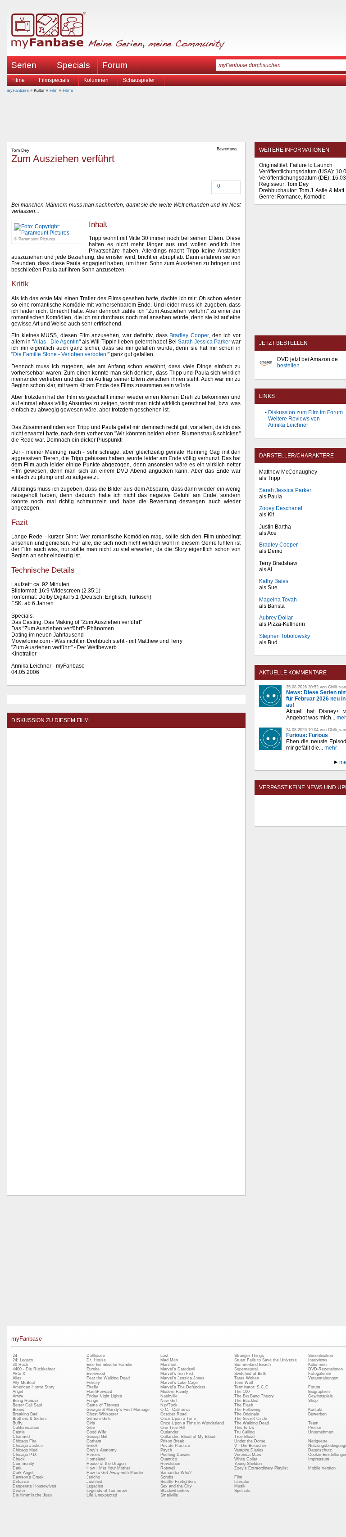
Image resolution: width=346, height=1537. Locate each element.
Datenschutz (320, 1450)
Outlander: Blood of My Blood (187, 1436)
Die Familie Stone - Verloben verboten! (60, 354)
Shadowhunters (174, 1490)
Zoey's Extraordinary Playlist (261, 1468)
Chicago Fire (24, 1441)
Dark (17, 1468)
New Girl (168, 1400)
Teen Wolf (243, 1382)
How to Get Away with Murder (114, 1472)
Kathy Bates (273, 581)
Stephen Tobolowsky (284, 636)
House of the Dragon (106, 1463)
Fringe (92, 1400)
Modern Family (174, 1391)
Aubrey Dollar (276, 618)
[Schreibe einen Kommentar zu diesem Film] (213, 186)
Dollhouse (95, 1355)
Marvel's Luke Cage (179, 1382)
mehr (330, 748)
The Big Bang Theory (254, 1396)
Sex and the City (176, 1486)
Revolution (170, 1463)
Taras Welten (246, 1378)
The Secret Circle (250, 1418)
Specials (73, 65)
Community (23, 1463)
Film (54, 90)
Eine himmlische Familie (109, 1364)
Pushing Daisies (175, 1454)
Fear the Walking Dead (108, 1378)
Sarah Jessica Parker (204, 342)
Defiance (21, 1481)
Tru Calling (244, 1432)
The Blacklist (246, 1400)
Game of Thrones (102, 1405)
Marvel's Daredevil (177, 1369)
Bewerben (317, 1414)
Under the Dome (249, 1441)
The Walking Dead (251, 1423)
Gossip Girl (96, 1436)
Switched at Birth (250, 1373)
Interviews (318, 1360)
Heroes (93, 1454)
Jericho (93, 1477)
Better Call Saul (27, 1405)
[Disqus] (126, 845)
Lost (164, 1355)
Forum (114, 65)
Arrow (18, 1396)
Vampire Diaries (249, 1450)
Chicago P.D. (25, 1454)
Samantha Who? (175, 1472)
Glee (90, 1427)
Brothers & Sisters (30, 1418)
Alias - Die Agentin (56, 342)
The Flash (243, 1405)
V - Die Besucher (250, 1445)
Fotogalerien (319, 1373)
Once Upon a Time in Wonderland (192, 1423)
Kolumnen (96, 80)
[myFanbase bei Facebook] (301, 818)
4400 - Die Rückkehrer (34, 1369)
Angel (18, 1391)
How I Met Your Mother (108, 1468)
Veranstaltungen (323, 1378)
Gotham (93, 1441)
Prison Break (172, 1441)
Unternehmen (320, 1432)
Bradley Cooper (189, 335)
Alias (17, 1378)
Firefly (92, 1387)
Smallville (169, 1495)
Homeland (95, 1459)
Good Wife (96, 1432)
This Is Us (244, 1427)
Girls (90, 1423)
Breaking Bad (25, 1414)
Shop (313, 1400)
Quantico (168, 1459)
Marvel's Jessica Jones (182, 1378)
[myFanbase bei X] (322, 818)
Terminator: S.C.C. (252, 1387)
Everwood (95, 1373)
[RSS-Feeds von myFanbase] (280, 818)
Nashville (169, 1396)
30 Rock (20, 1364)
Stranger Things (249, 1355)
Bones (18, 1409)
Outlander (169, 1432)
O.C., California (175, 1409)
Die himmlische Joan (32, 1495)
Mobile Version (322, 1468)
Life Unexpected (101, 1495)
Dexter (19, 1490)
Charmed (21, 1436)
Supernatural (246, 1369)
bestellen (288, 365)
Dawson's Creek (28, 1477)
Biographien (319, 1391)
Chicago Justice (28, 1445)
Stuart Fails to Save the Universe (265, 1360)
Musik (240, 1486)
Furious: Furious (307, 735)
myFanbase (18, 90)
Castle (19, 1432)
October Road (173, 1414)
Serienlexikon (320, 1355)
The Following (247, 1409)
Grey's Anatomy (101, 1450)
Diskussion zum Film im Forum (305, 412)
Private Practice (175, 1445)
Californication (26, 1427)
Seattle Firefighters (178, 1481)
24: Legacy (23, 1360)
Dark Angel (23, 1472)
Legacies (94, 1486)
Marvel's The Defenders (182, 1387)
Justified (94, 1481)
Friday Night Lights (104, 1396)
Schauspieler (139, 80)
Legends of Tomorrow (106, 1490)
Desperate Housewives (34, 1486)
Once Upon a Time (178, 1418)
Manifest (168, 1364)
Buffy (18, 1423)
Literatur (242, 1481)
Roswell (167, 1468)
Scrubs (166, 1477)
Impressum (318, 1459)
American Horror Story (34, 1387)
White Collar (245, 1459)
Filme (18, 80)
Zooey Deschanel (280, 508)
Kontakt (315, 1409)
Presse (314, 1427)
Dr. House (96, 1360)
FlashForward (99, 1391)
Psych (166, 1450)
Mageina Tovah (278, 600)
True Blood (244, 1436)
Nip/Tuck (169, 1405)
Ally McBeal (24, 1382)
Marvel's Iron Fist (176, 1373)
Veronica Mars (247, 1454)
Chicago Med (25, 1450)
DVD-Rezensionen (325, 1369)
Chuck (19, 1459)
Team (313, 1423)
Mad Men (169, 1360)
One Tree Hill (172, 1427)
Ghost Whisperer (102, 1414)
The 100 (242, 1391)
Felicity (93, 1382)
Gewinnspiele (320, 1396)
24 (15, 1355)
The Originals (246, 1414)
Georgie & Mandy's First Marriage (118, 1409)
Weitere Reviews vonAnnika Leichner (294, 422)
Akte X (19, 1373)
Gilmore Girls (98, 1418)
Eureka (93, 1369)
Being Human (25, 1400)
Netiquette (318, 1441)
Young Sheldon (248, 1463)
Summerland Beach (252, 1364)
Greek (92, 1445)
